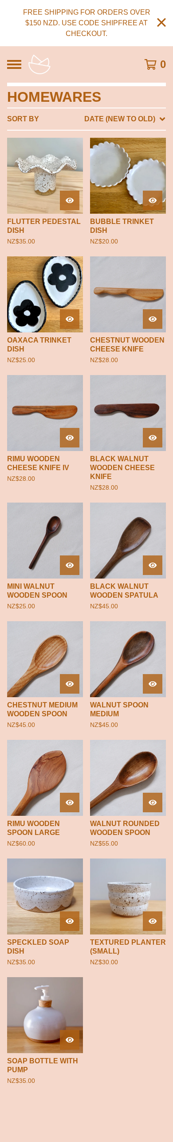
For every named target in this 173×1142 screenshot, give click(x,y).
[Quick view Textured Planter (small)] (152, 921)
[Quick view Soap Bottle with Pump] (69, 1040)
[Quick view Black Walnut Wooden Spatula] (152, 565)
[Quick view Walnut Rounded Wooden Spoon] (152, 802)
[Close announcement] (161, 23)
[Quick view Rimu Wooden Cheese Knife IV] (69, 437)
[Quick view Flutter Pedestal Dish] (69, 200)
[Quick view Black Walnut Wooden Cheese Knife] (152, 437)
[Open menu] (14, 64)
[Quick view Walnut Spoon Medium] (152, 684)
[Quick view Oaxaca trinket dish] (69, 319)
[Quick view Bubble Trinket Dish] (152, 200)
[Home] (76, 64)
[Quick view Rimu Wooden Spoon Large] (69, 802)
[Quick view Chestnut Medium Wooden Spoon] (69, 684)
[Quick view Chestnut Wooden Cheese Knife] (152, 319)
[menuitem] (86, 119)
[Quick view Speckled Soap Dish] (69, 921)
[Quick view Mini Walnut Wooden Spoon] (69, 565)
